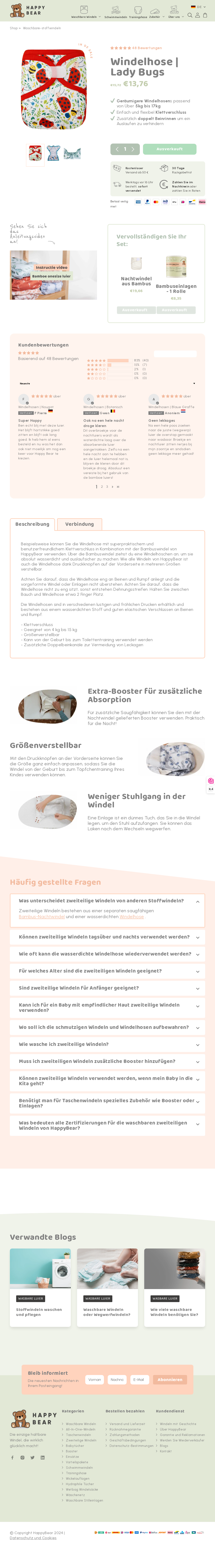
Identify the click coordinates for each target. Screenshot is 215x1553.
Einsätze (72, 1457)
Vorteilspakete (77, 1462)
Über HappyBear (173, 1429)
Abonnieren (170, 1380)
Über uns (174, 17)
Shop (14, 28)
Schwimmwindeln (79, 1468)
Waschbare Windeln (84, 17)
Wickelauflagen (77, 1478)
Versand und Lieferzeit (127, 1424)
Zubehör (154, 17)
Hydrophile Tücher (80, 1484)
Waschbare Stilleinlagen (84, 1500)
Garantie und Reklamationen (182, 1435)
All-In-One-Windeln (81, 1429)
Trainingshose (76, 1473)
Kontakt (166, 1451)
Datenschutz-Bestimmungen (131, 1446)
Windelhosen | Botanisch (103, 407)
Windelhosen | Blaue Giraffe (171, 407)
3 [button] (107, 487)
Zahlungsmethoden (125, 1435)
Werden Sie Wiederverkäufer (182, 1440)
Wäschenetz (75, 1495)
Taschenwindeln (78, 1435)
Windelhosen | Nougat (36, 407)
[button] (190, 15)
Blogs (164, 1446)
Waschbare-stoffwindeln (42, 28)
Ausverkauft (170, 149)
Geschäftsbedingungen (128, 1440)
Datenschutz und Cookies (33, 1538)
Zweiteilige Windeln (81, 1440)
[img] (42, 396)
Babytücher (75, 1446)
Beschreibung (32, 524)
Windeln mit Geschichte (178, 1424)
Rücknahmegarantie (125, 1429)
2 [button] (102, 487)
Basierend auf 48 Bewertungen (48, 358)
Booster (71, 1451)
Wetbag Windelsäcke (82, 1489)
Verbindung (79, 524)
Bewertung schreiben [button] (175, 354)
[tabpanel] (54, 91)
